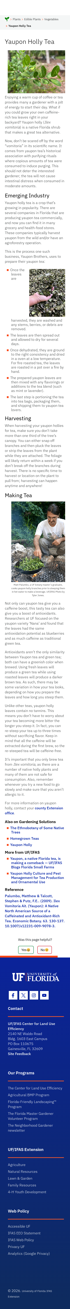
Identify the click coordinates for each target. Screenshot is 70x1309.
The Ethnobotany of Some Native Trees (37, 830)
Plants (17, 19)
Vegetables (51, 19)
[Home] (7, 19)
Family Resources (22, 1185)
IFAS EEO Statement (24, 1233)
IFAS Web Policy (21, 1239)
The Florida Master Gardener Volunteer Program (30, 1116)
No (43, 949)
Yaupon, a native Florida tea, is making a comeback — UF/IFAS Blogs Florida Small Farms (36, 862)
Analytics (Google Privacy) (29, 1253)
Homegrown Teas (24, 838)
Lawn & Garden (20, 1178)
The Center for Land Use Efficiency (35, 1088)
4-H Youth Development (27, 1191)
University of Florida (34, 1291)
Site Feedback (19, 1053)
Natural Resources (23, 1171)
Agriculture (16, 1164)
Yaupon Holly (21, 844)
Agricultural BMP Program (28, 1094)
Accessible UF (19, 1226)
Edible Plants (32, 19)
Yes (24, 949)
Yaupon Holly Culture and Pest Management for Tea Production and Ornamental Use (37, 877)
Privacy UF (16, 1246)
